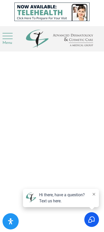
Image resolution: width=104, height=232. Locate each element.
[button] (7, 36)
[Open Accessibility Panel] (11, 221)
